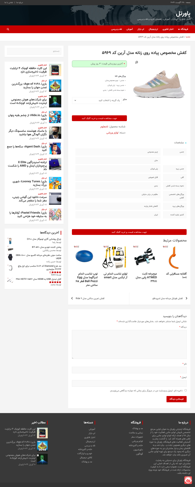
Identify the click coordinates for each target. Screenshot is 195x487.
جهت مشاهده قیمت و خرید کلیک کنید (99, 118)
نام (185, 364)
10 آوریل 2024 (41, 107)
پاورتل (183, 13)
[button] (136, 62)
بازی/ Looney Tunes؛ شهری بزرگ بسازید (30, 183)
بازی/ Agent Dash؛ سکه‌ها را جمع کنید (27, 148)
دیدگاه (183, 327)
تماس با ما (9, 2)
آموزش (129, 29)
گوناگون (139, 454)
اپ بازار (140, 29)
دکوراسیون (138, 450)
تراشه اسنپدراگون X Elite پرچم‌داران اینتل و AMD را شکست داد (27, 166)
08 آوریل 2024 (40, 173)
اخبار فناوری (168, 29)
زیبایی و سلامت (136, 433)
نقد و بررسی (116, 29)
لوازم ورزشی (112, 133)
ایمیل (183, 377)
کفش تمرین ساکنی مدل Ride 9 (90, 298)
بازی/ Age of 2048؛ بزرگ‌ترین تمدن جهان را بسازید (29, 86)
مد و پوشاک (137, 428)
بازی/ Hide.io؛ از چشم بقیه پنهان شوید (27, 117)
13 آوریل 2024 (40, 76)
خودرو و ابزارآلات (84, 453)
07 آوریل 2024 (40, 204)
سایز (125, 99)
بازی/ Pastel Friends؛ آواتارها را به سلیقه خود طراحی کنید (28, 215)
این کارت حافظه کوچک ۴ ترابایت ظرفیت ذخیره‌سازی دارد (28, 70)
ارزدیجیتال (153, 29)
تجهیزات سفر (137, 437)
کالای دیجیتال (86, 457)
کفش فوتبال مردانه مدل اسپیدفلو (167, 298)
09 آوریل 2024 (40, 138)
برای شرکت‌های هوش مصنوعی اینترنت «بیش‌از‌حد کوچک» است (28, 101)
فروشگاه (184, 29)
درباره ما (19, 2)
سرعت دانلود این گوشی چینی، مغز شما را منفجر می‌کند (29, 199)
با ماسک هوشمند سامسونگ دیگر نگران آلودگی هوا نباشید (28, 133)
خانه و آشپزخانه (136, 446)
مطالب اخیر (39, 422)
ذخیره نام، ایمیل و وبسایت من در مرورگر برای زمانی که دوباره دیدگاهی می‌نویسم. (146, 390)
